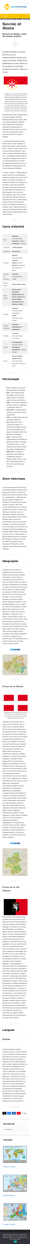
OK (15, 1241)
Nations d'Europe (8, 1195)
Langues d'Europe (9, 1224)
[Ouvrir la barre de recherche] (27, 16)
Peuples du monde (9, 1166)
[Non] (28, 1238)
